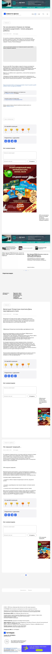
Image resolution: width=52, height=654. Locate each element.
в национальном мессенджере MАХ (13, 99)
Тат (39, 14)
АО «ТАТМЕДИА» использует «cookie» (12, 648)
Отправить (32, 161)
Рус (33, 14)
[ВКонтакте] (5, 141)
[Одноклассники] (9, 141)
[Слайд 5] (28, 270)
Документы (23, 590)
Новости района (9, 442)
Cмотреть (39, 650)
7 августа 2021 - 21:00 (7, 33)
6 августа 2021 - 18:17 (7, 314)
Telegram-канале (9, 93)
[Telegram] (12, 141)
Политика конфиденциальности (11, 651)
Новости (6, 22)
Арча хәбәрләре (8, 119)
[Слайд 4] (27, 270)
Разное (30, 590)
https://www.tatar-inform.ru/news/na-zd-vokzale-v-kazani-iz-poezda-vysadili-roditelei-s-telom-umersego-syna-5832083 (19, 85)
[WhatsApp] (15, 141)
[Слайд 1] (23, 270)
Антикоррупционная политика (10, 648)
